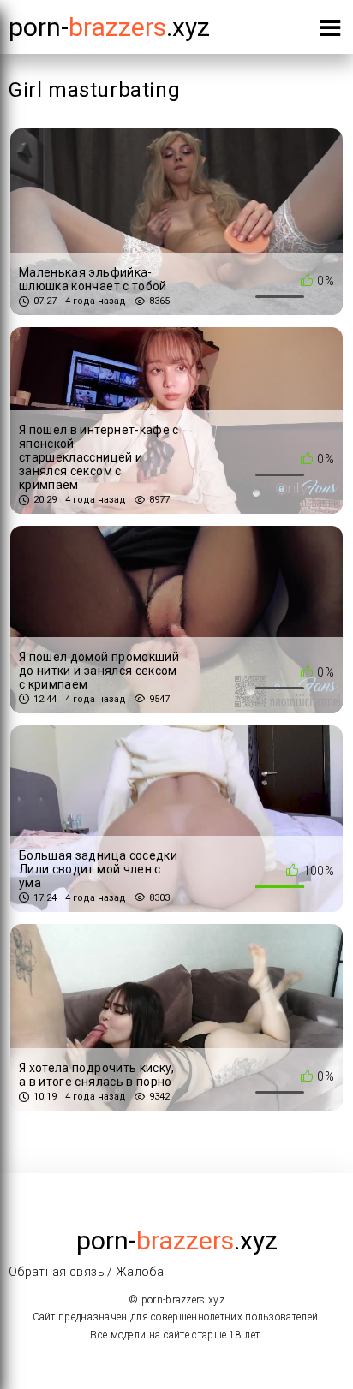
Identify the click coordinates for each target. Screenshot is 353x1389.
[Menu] (330, 31)
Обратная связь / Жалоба (86, 1272)
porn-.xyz (109, 27)
